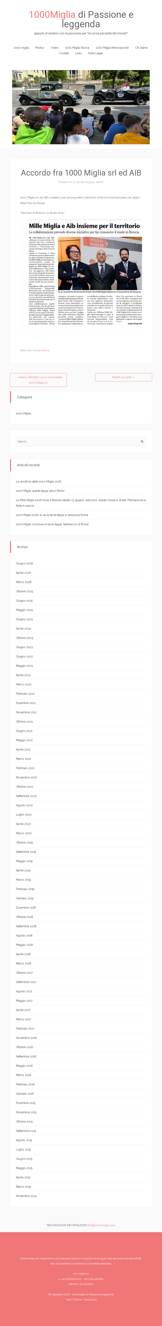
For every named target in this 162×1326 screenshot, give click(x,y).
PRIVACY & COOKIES (81, 1284)
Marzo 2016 (23, 1075)
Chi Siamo (141, 47)
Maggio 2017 (24, 1000)
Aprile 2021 (23, 749)
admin (100, 182)
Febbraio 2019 (25, 889)
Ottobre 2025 (24, 591)
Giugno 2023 (24, 647)
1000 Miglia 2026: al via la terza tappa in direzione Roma (52, 515)
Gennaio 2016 (25, 1093)
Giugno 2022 (24, 656)
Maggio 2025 (24, 610)
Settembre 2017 (26, 982)
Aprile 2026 (23, 572)
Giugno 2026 (24, 563)
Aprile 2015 (23, 1177)
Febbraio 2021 (25, 768)
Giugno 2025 (24, 600)
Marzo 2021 (23, 758)
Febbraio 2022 (25, 693)
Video (54, 47)
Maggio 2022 (24, 665)
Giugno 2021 (24, 730)
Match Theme (74, 1299)
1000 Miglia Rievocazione (112, 47)
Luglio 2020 (24, 814)
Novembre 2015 (26, 1112)
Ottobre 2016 (24, 1047)
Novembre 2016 (26, 1037)
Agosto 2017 (24, 991)
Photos (39, 47)
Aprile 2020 (23, 823)
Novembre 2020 (26, 777)
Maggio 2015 (24, 1168)
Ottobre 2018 (24, 917)
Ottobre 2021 (24, 721)
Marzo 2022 (23, 684)
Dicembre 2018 (26, 907)
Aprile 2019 (23, 870)
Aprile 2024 (23, 628)
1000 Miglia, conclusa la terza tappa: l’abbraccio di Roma (52, 524)
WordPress (90, 1299)
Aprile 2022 (23, 675)
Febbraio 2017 (25, 1028)
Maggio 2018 (24, 944)
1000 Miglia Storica (77, 47)
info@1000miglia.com (101, 1225)
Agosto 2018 (24, 935)
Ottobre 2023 (24, 637)
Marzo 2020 (24, 833)
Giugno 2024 (24, 619)
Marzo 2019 (23, 879)
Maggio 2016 (24, 1065)
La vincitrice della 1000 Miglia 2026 (38, 481)
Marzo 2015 (23, 1186)
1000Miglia (52, 14)
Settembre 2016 (26, 1056)
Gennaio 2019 (25, 898)
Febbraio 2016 (25, 1084)
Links (78, 53)
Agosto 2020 (24, 805)
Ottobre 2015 (24, 1121)
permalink (43, 350)
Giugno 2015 (24, 1158)
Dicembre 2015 (25, 1103)
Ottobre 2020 (24, 786)
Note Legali (95, 53)
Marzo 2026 (24, 582)
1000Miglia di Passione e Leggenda (93, 1294)
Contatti (64, 53)
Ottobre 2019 (24, 842)
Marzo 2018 (23, 963)
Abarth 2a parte (123, 377)
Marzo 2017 (23, 1019)
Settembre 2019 (26, 851)
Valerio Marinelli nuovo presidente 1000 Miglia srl (38, 380)
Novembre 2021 (26, 712)
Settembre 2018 (26, 926)
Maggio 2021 (24, 740)
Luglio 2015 (23, 1149)
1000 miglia (21, 47)
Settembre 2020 (26, 796)
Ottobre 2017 (24, 972)
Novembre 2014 (26, 1196)
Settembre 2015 (26, 1130)
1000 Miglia (23, 413)
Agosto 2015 (24, 1140)
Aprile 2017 (23, 1010)
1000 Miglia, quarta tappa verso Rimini (40, 490)
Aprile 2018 (23, 954)
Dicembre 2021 (26, 703)
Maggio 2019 (24, 861)
